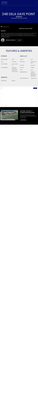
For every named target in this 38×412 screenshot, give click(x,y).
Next (6, 105)
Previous (2, 105)
